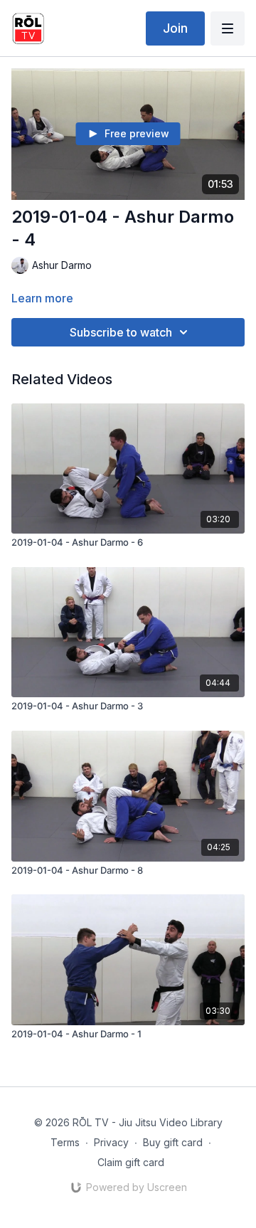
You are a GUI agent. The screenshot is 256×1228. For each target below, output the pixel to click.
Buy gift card (173, 1142)
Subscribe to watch (121, 332)
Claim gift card (130, 1162)
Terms (65, 1142)
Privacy (111, 1142)
